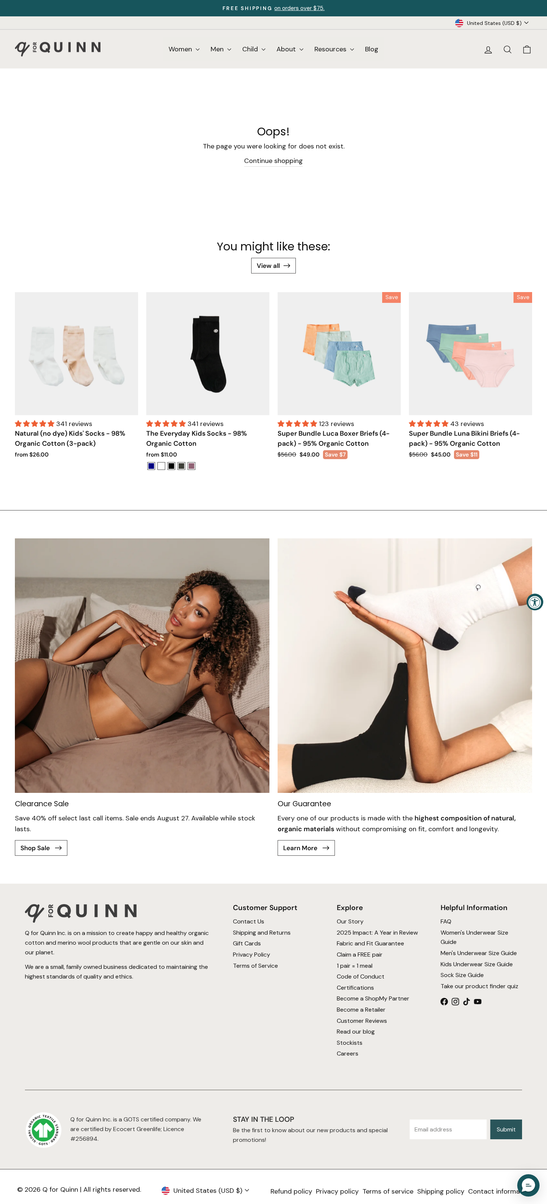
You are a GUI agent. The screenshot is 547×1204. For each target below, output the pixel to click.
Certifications (355, 988)
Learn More (301, 848)
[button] (35, 423)
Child (251, 49)
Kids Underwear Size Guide (477, 964)
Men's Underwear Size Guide (479, 953)
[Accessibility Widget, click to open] (535, 602)
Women (181, 49)
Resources (331, 49)
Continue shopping (273, 160)
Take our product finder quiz (479, 986)
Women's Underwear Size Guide (474, 937)
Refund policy (291, 1191)
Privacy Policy (251, 954)
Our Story (350, 921)
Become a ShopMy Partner (373, 998)
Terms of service (387, 1191)
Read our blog (356, 1031)
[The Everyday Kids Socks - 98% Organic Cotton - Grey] (181, 466)
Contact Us (248, 921)
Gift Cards (246, 943)
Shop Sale (35, 848)
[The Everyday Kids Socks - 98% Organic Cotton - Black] (171, 466)
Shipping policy (440, 1191)
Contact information (500, 1191)
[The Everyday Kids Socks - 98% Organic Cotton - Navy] (151, 466)
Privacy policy (337, 1191)
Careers (347, 1053)
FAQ (446, 921)
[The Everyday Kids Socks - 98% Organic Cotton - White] (161, 466)
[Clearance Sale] (142, 665)
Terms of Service (255, 966)
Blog (371, 49)
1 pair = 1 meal (354, 966)
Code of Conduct (360, 976)
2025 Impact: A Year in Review (377, 932)
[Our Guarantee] (405, 665)
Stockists (349, 1043)
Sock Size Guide (462, 975)
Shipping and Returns (261, 932)
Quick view (76, 405)
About (287, 49)
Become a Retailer (361, 1010)
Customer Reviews (362, 1021)
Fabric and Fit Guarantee (370, 943)
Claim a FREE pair (360, 954)
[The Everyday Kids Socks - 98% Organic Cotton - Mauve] (191, 466)
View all (268, 266)
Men (218, 49)
